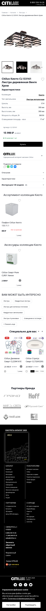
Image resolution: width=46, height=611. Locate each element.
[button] (23, 39)
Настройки (11, 605)
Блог (28, 514)
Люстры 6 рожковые (11, 318)
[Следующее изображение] (41, 39)
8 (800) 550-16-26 (11, 533)
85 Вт (37, 371)
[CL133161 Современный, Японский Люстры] (36, 67)
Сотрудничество (11, 506)
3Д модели (9, 511)
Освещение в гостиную (32, 318)
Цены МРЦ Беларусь (12, 514)
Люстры (7, 301)
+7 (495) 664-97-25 (11, 535)
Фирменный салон (11, 554)
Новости (29, 511)
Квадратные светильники (13, 313)
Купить (23, 144)
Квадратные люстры (22, 301)
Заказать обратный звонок (10, 545)
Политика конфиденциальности (21, 598)
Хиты (7, 495)
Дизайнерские (10, 492)
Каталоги (8, 509)
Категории (9, 474)
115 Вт (42, 371)
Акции (8, 498)
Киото (41, 95)
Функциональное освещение (11, 483)
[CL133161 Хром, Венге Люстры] (22, 67)
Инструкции (30, 516)
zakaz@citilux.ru (11, 538)
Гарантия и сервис (32, 474)
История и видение (33, 506)
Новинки (8, 469)
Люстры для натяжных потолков (16, 307)
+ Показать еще (9, 324)
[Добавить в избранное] (42, 79)
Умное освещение (11, 487)
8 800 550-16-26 (37, 2)
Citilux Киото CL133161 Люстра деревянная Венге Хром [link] (22, 15)
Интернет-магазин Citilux (33, 470)
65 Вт (32, 371)
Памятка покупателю (33, 477)
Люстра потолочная (35, 99)
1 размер (18, 235)
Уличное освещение (12, 490)
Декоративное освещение (10, 478)
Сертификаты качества (31, 520)
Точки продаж (31, 480)
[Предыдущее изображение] (5, 39)
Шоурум (29, 482)
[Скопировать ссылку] (4, 166)
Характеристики (8, 179)
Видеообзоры (31, 509)
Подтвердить (30, 605)
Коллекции (9, 472)
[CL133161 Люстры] (7, 67)
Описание (6, 172)
